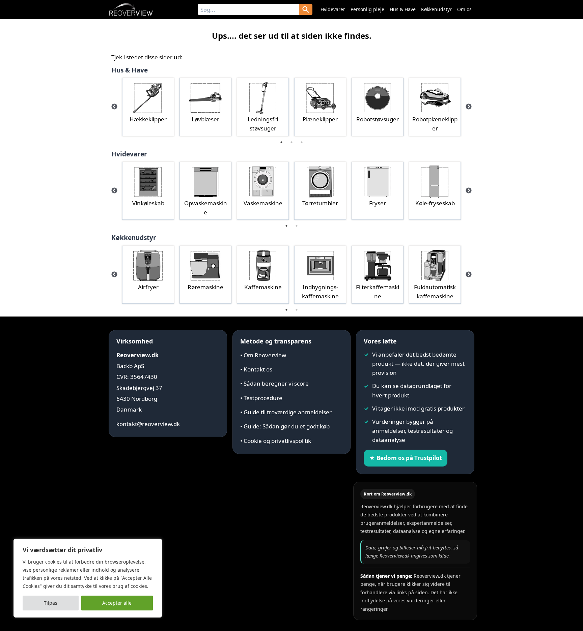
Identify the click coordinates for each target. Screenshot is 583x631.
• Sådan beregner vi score (274, 383)
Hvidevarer (333, 9)
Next (468, 106)
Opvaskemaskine (205, 207)
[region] (87, 578)
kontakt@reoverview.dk (148, 424)
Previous (114, 106)
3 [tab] (301, 142)
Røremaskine (205, 287)
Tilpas (50, 603)
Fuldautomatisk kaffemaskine (435, 291)
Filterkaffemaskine (377, 291)
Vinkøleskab (148, 203)
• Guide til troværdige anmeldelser (286, 412)
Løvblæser (205, 119)
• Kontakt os (256, 369)
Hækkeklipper (148, 119)
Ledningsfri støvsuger (263, 123)
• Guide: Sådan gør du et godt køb (285, 426)
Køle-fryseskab (435, 203)
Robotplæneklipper (434, 123)
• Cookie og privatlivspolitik (275, 441)
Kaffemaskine (263, 287)
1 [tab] (281, 142)
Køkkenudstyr (436, 9)
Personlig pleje (367, 9)
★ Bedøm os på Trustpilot (405, 458)
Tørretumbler (320, 203)
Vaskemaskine (263, 203)
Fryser (377, 203)
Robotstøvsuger (377, 119)
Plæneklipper (320, 119)
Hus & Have (403, 9)
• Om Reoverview (263, 355)
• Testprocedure (261, 398)
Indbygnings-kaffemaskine (320, 291)
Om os (464, 9)
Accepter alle (117, 603)
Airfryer (148, 287)
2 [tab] (291, 142)
